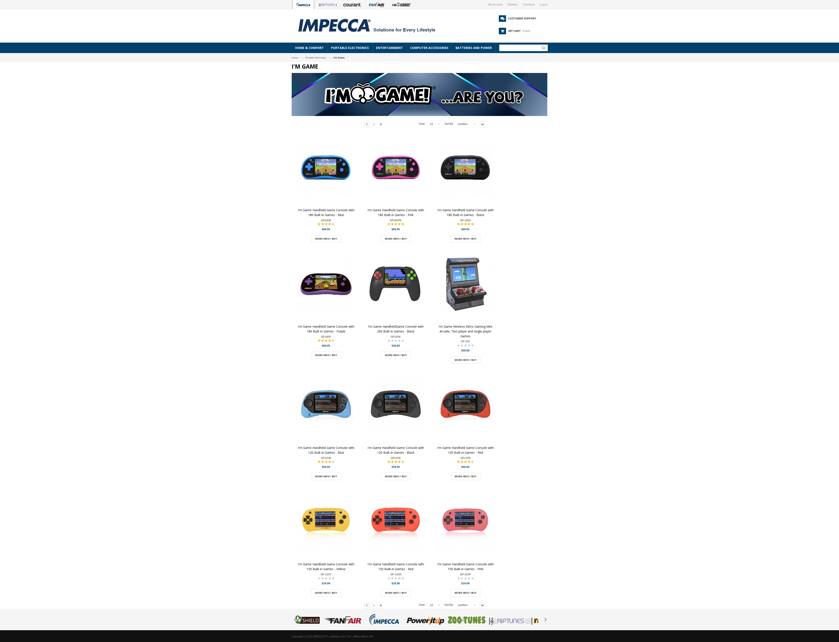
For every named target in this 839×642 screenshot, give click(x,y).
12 (431, 124)
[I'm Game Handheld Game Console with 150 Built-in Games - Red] (395, 522)
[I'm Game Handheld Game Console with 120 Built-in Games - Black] (395, 406)
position (463, 124)
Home (295, 57)
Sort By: (449, 123)
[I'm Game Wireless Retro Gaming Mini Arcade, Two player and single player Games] (465, 285)
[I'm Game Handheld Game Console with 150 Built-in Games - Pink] (465, 522)
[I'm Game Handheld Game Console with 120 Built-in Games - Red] (465, 406)
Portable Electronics (315, 57)
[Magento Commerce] (372, 25)
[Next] (381, 124)
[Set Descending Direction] (482, 124)
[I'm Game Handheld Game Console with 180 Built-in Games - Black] (465, 168)
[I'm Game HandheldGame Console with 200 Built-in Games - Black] (395, 285)
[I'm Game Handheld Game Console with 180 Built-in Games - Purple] (326, 285)
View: (422, 123)
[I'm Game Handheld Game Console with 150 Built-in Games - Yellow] (326, 522)
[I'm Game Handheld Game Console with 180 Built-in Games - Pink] (395, 168)
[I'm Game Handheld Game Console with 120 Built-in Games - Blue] (326, 406)
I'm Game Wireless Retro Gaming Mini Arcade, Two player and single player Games (465, 331)
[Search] (542, 49)
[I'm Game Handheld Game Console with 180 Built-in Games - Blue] (326, 168)
